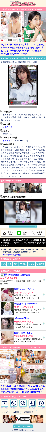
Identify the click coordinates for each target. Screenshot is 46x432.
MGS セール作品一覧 (11, 254)
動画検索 (23, 408)
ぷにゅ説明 (41, 408)
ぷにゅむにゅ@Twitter (23, 426)
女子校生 (40, 263)
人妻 (10, 263)
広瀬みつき (7, 127)
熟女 (16, 263)
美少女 (31, 263)
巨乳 (3, 263)
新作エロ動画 (4, 408)
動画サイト (32, 408)
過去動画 (13, 408)
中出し (23, 263)
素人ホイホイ (8, 140)
